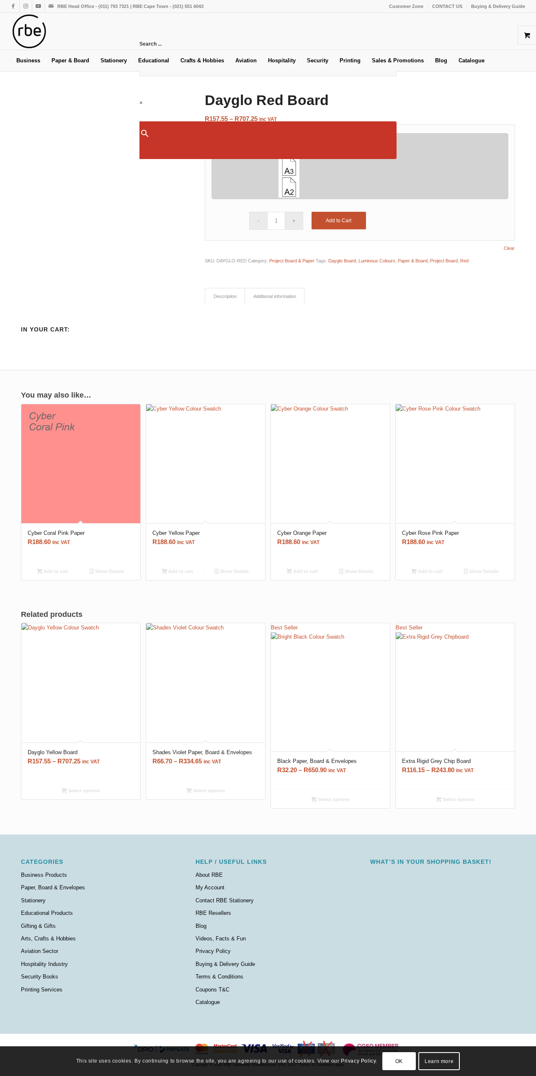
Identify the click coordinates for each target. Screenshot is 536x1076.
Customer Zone (406, 6)
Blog (201, 926)
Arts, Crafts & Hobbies (48, 938)
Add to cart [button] (55, 571)
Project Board (444, 260)
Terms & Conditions (219, 976)
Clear (509, 248)
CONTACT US (447, 6)
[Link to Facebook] (13, 6)
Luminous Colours (376, 260)
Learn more (439, 1061)
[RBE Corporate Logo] (29, 31)
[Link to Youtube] (38, 6)
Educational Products (47, 913)
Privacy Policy (213, 951)
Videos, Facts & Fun (221, 938)
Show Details (109, 571)
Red (464, 260)
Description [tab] (225, 296)
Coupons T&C (212, 989)
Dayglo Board (342, 260)
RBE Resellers (213, 913)
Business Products (44, 875)
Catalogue (208, 1002)
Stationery (33, 900)
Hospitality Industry (44, 964)
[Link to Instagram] (26, 6)
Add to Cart (338, 220)
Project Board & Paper (291, 260)
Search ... (150, 44)
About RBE (209, 875)
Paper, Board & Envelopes (53, 887)
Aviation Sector (39, 951)
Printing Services (41, 989)
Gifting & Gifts (38, 926)
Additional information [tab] (274, 296)
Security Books (39, 976)
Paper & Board (413, 260)
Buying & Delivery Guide (498, 6)
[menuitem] (406, 6)
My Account (210, 887)
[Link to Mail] (51, 6)
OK (399, 1061)
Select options (83, 790)
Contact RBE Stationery (225, 900)
